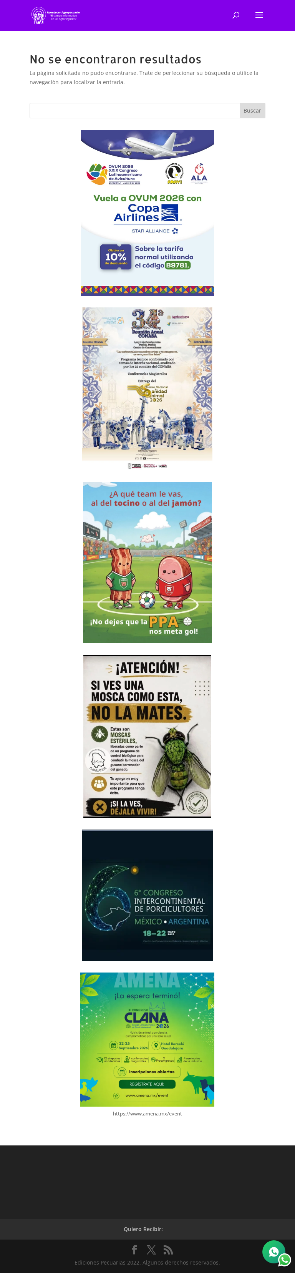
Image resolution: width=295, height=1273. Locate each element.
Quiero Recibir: (143, 1229)
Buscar (252, 110)
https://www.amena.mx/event (147, 1113)
